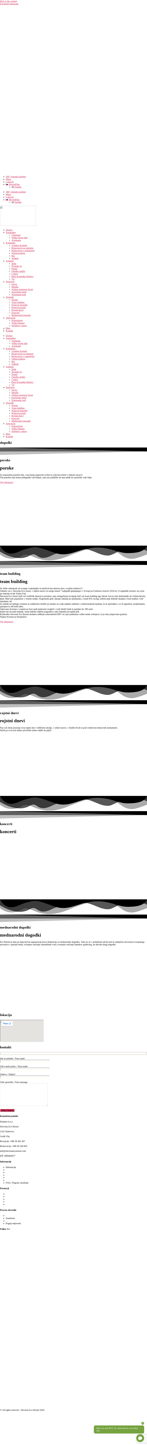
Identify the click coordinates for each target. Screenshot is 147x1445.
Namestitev (11, 232)
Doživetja (10, 281)
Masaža (14, 287)
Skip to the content (8, 1)
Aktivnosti (10, 318)
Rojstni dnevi (17, 310)
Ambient (10, 261)
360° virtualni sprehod (16, 176)
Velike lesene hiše (19, 237)
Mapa (8, 179)
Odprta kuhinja (18, 253)
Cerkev (14, 274)
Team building (18, 302)
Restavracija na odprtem (22, 248)
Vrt (12, 279)
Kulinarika (10, 243)
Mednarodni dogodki (21, 315)
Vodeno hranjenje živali (22, 289)
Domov (9, 230)
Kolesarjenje (17, 320)
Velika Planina (18, 323)
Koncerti (15, 312)
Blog (8, 328)
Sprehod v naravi (19, 325)
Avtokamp (16, 240)
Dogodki (10, 297)
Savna (14, 284)
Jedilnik (15, 258)
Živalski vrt (16, 266)
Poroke (14, 300)
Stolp (13, 263)
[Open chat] (140, 1438)
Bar (13, 256)
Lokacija (10, 182)
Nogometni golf (18, 294)
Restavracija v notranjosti (22, 250)
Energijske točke (19, 292)
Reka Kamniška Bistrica (22, 276)
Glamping (16, 235)
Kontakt (9, 331)
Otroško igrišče (18, 271)
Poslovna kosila (18, 307)
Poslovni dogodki (19, 305)
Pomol (14, 269)
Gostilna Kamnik (19, 245)
